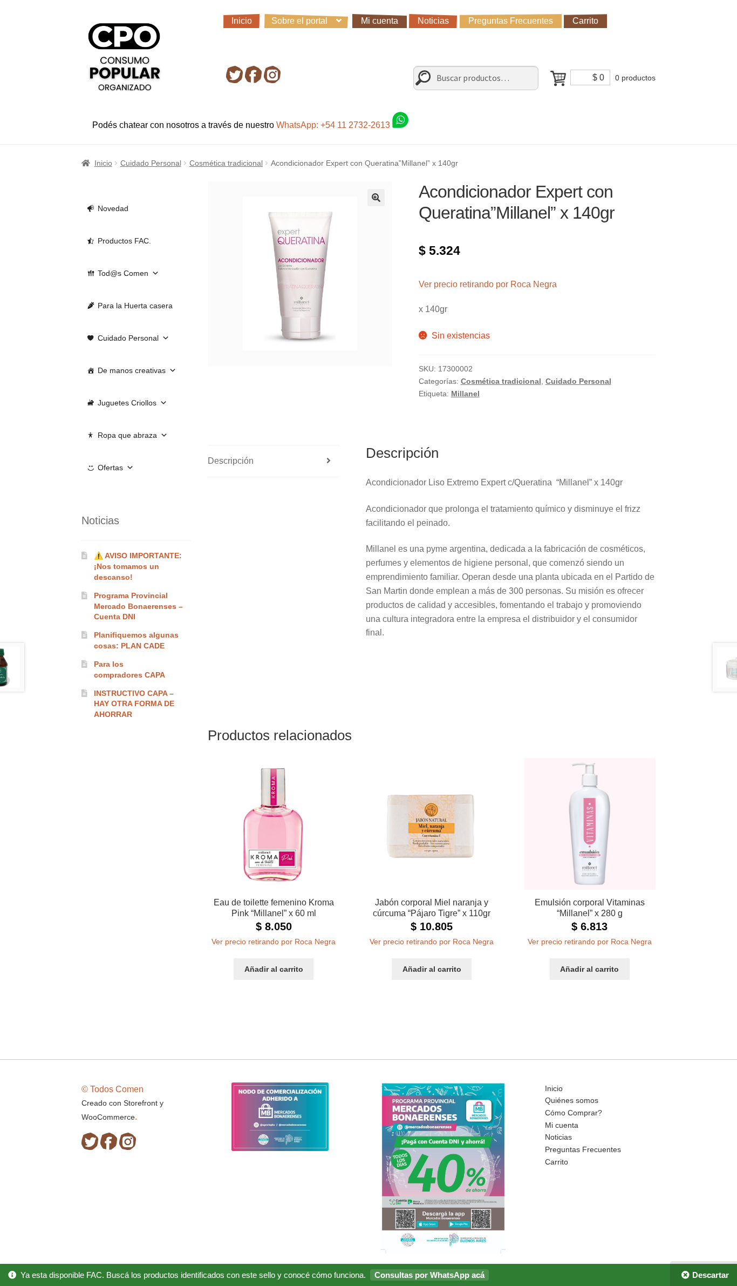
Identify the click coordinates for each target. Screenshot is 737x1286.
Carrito (585, 20)
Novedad (113, 208)
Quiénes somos (571, 1100)
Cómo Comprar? (573, 1112)
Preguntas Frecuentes (510, 20)
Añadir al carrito (273, 969)
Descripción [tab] (231, 460)
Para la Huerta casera (135, 305)
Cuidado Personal (150, 163)
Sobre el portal (299, 20)
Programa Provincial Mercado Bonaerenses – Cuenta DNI (138, 606)
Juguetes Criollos (127, 402)
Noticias (433, 20)
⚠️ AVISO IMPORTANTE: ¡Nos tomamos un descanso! (138, 566)
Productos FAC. (124, 240)
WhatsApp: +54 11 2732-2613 (334, 125)
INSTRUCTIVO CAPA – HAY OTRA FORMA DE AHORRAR (134, 704)
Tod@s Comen (123, 273)
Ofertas (110, 467)
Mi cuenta (379, 20)
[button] (376, 197)
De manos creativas (132, 370)
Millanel (465, 393)
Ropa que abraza (127, 435)
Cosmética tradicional (226, 163)
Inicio (241, 20)
